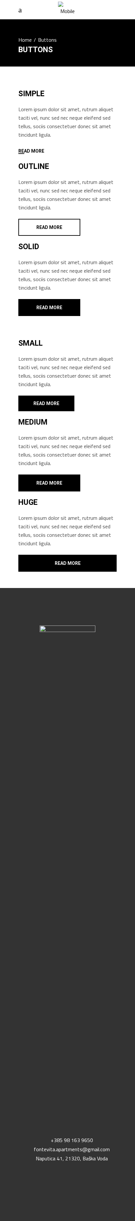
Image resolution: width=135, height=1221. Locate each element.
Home (25, 40)
